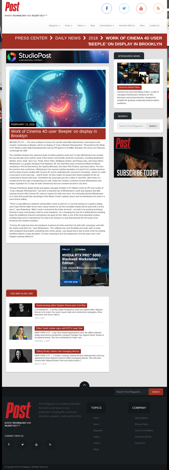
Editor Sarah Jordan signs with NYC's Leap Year (59, 328)
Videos (97, 443)
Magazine (98, 430)
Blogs (96, 449)
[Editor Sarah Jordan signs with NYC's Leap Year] (20, 333)
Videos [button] (80, 25)
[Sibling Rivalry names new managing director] (20, 356)
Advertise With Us (127, 25)
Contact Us (154, 25)
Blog (93, 25)
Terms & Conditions (144, 430)
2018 (94, 38)
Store (142, 25)
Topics (97, 437)
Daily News (68, 38)
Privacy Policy (141, 424)
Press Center (32, 38)
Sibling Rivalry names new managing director (57, 351)
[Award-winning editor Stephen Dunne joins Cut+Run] (20, 310)
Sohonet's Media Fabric (129, 87)
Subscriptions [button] (106, 25)
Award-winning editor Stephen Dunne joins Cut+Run (60, 305)
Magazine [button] (53, 25)
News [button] (68, 25)
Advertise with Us (143, 437)
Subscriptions (141, 418)
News (96, 424)
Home (96, 418)
